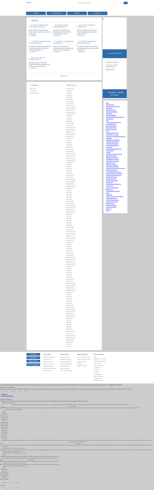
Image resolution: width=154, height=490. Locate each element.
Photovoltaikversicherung (113, 172)
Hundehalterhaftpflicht (112, 145)
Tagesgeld (109, 194)
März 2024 (69, 147)
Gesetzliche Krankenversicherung (115, 136)
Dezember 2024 (70, 127)
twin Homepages (33, 365)
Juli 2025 (68, 117)
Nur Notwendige (4, 391)
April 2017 (69, 327)
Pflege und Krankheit (82, 354)
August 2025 (69, 114)
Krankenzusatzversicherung (114, 154)
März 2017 (69, 329)
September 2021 (71, 212)
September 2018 (71, 290)
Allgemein (33, 88)
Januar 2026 (69, 104)
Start (107, 103)
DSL (107, 120)
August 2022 (69, 188)
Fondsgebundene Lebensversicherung (98, 375)
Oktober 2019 (70, 262)
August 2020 (69, 240)
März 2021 (69, 225)
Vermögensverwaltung (112, 200)
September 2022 (71, 186)
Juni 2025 (69, 119)
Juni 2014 (69, 346)
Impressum (109, 147)
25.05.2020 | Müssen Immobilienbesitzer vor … (61, 26)
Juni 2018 (69, 296)
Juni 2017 (69, 322)
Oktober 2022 (70, 184)
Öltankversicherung (111, 164)
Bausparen (109, 113)
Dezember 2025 (70, 106)
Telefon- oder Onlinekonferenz (114, 196)
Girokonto (109, 138)
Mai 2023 (68, 168)
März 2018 (69, 303)
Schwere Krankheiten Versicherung (99, 366)
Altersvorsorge (110, 104)
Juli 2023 (68, 164)
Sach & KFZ (109, 186)
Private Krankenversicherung (114, 173)
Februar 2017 (70, 331)
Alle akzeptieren (17, 482)
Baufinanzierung (111, 110)
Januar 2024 (69, 151)
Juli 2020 (68, 242)
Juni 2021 (69, 218)
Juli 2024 (68, 138)
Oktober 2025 (70, 110)
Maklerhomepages (111, 156)
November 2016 (70, 337)
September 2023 (71, 160)
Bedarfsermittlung (111, 115)
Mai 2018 (68, 298)
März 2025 (69, 121)
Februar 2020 (70, 253)
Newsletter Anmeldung (112, 161)
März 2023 (69, 173)
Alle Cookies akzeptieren (23, 391)
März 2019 (69, 277)
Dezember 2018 (70, 283)
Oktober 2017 (70, 314)
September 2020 (71, 238)
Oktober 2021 (70, 210)
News (77, 13)
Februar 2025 (70, 123)
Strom (107, 193)
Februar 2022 (70, 201)
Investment (33, 91)
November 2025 (70, 108)
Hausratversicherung (112, 143)
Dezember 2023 (70, 153)
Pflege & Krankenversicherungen (115, 168)
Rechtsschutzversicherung (113, 175)
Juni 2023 (69, 166)
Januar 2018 (69, 307)
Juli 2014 (68, 344)
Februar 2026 (70, 101)
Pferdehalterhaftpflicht (112, 166)
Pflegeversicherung (111, 170)
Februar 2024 (70, 149)
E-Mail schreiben (110, 69)
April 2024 (69, 145)
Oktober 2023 (70, 158)
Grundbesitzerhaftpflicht (113, 140)
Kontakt (97, 13)
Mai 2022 (68, 194)
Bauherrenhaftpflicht (112, 112)
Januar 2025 (69, 125)
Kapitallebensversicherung (113, 149)
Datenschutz (109, 119)
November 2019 (70, 259)
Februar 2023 (70, 175)
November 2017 (70, 311)
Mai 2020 (68, 246)
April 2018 (69, 301)
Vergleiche (56, 13)
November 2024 (70, 130)
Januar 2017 (69, 333)
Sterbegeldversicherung (113, 191)
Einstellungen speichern (6, 482)
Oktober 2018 (70, 288)
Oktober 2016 (70, 340)
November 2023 (70, 155)
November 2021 (70, 207)
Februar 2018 (70, 305)
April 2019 (69, 275)
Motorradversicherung (112, 157)
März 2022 (69, 199)
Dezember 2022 (70, 179)
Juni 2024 (69, 140)
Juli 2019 (68, 268)
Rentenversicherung (112, 180)
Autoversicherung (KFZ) (113, 106)
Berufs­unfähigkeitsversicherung (115, 117)
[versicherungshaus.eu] (28, 2)
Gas (107, 131)
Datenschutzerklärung (7, 396)
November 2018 (70, 285)
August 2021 (69, 214)
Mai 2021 (68, 220)
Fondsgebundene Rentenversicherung (98, 379)
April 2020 (69, 249)
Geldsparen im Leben (112, 134)
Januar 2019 (69, 281)
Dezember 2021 (70, 205)
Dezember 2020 (70, 231)
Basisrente (109, 108)
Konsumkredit (110, 150)
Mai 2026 (68, 95)
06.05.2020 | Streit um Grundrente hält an (37, 58)
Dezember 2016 (70, 335)
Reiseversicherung (111, 177)
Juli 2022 (68, 190)
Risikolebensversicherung (113, 184)
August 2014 (69, 342)
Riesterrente (109, 182)
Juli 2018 (68, 294)
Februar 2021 (70, 227)
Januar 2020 (69, 255)
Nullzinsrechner (110, 163)
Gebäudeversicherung (112, 133)
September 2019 (71, 264)
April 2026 (69, 97)
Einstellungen (13, 391)
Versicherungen (34, 93)
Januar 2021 (69, 229)
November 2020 (70, 233)
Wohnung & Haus (111, 207)
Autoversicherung (47, 359)
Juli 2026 (68, 91)
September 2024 (71, 134)
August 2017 (69, 318)
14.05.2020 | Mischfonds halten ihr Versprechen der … (40, 42)
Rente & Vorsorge (111, 179)
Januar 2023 (69, 177)
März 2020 (69, 251)
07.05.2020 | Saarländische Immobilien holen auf (86, 42)
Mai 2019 (68, 272)
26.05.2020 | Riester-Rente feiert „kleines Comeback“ (38, 26)
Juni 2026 (69, 93)
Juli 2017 (68, 320)
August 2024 (69, 136)
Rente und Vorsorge (99, 354)
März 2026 (69, 99)
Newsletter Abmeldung (112, 159)
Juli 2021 (68, 216)
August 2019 (69, 266)
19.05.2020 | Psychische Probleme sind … (86, 26)
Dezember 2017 (70, 309)
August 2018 (69, 292)
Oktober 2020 (70, 236)
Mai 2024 (68, 142)
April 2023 (69, 171)
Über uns (108, 209)
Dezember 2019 (70, 257)
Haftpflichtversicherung (112, 142)
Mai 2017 (68, 324)
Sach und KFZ (46, 354)
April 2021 (69, 223)
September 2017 (71, 316)
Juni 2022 (69, 192)
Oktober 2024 (70, 132)
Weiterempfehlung (111, 205)
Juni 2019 (69, 270)
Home (36, 13)
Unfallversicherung (111, 198)
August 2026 (69, 88)
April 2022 (69, 197)
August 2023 (69, 162)
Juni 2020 (69, 244)
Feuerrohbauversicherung (113, 122)
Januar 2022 (69, 203)
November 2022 (70, 181)
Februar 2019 (70, 279)
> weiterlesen (33, 35)
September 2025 (71, 112)
